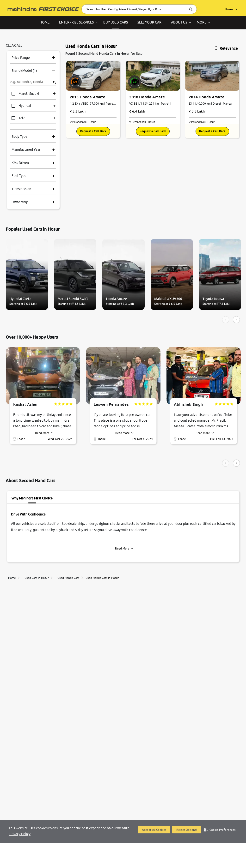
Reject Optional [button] (186, 829)
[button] (219, 829)
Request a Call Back (93, 131)
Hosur (229, 9)
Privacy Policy (20, 834)
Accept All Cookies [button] (154, 829)
